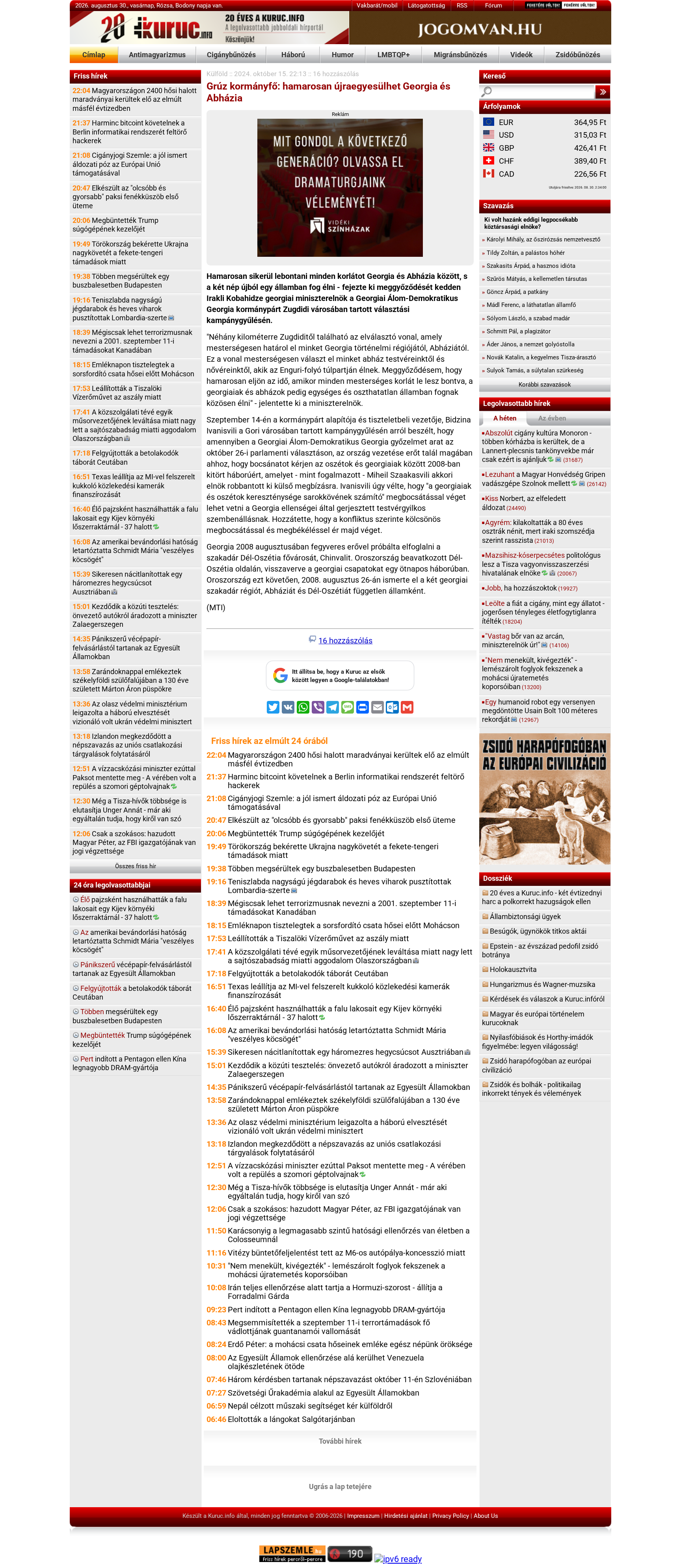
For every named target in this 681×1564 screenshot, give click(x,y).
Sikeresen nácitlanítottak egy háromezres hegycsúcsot (127, 583)
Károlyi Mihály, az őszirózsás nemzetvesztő (541, 239)
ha (531, 588)
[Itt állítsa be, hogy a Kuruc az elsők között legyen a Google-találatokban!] (340, 688)
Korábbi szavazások (545, 384)
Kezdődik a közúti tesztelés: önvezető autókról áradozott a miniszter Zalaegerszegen (135, 615)
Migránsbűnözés (460, 54)
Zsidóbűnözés (578, 54)
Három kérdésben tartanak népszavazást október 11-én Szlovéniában (350, 1379)
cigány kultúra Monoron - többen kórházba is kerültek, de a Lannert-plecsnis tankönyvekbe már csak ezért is (538, 446)
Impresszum (363, 1515)
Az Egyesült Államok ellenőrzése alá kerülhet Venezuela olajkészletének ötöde (326, 1362)
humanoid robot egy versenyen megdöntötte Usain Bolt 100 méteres (539, 711)
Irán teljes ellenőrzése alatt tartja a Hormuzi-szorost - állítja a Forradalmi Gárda (335, 1292)
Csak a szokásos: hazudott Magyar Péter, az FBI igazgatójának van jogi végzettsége (134, 843)
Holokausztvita (513, 969)
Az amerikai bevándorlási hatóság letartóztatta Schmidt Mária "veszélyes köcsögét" (135, 551)
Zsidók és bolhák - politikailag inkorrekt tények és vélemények (531, 1088)
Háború (293, 54)
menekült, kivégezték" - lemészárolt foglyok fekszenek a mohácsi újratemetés (532, 673)
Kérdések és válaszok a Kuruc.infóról (547, 999)
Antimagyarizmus (157, 54)
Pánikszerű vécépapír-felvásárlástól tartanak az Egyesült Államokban (126, 648)
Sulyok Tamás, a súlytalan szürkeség (532, 370)
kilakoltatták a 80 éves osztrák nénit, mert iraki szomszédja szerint (538, 531)
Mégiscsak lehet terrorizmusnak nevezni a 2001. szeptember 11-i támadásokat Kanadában (132, 341)
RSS (462, 5)
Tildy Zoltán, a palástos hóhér (523, 252)
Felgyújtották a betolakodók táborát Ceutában (126, 457)
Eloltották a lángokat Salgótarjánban (291, 1419)
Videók (521, 54)
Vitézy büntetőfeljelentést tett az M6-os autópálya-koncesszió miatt (346, 1253)
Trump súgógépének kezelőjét (132, 1039)
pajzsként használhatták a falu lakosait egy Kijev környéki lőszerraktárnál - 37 (130, 908)
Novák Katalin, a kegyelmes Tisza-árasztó (539, 357)
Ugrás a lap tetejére (340, 1486)
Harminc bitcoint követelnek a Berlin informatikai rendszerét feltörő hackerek (130, 132)
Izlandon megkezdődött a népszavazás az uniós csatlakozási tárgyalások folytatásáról (127, 745)
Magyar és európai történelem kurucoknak (533, 1018)
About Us (486, 1515)
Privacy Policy (450, 1515)
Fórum (493, 5)
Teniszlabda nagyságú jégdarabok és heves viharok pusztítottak (120, 309)
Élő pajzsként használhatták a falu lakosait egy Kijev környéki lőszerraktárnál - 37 (135, 518)
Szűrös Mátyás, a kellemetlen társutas (534, 278)
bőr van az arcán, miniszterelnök (525, 640)
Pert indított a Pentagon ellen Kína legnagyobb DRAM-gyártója (336, 1309)
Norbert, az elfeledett (524, 502)
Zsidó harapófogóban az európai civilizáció (536, 1065)
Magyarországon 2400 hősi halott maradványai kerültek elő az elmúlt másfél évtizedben (135, 99)
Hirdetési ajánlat (406, 1515)
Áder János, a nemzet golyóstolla (528, 344)
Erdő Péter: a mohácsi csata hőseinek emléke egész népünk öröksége (350, 1344)
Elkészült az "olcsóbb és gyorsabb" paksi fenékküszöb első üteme (126, 197)
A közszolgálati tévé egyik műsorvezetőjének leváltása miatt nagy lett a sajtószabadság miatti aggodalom (134, 425)
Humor (343, 54)
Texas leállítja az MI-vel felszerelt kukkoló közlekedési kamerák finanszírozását (134, 486)
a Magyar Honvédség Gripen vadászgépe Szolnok (544, 478)
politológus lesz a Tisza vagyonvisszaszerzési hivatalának (541, 564)
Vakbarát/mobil (377, 5)
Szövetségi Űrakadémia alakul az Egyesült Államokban (323, 1393)
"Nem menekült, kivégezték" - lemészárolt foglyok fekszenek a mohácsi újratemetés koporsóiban (336, 1270)
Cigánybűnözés (231, 54)
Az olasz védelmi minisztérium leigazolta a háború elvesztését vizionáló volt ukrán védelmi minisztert (132, 713)
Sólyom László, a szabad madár (526, 318)
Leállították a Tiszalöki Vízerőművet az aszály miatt (117, 392)
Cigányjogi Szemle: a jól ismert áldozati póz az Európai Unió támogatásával (130, 164)
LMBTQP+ (394, 54)
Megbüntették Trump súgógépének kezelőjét (115, 224)
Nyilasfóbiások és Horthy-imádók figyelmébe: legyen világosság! (537, 1041)
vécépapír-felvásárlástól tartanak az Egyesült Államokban (132, 968)
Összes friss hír (135, 866)
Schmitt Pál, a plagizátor (516, 331)
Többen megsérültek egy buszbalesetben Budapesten (121, 280)
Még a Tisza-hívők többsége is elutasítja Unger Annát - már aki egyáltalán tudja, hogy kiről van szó (129, 810)
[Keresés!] (602, 92)
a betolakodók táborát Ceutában (132, 992)
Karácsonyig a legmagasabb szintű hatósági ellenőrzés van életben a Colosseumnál (349, 1235)
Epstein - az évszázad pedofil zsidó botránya (540, 950)
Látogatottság (426, 5)
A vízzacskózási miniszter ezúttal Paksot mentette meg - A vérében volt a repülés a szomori (134, 777)
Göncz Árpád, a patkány (515, 291)
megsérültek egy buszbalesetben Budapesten (117, 1015)
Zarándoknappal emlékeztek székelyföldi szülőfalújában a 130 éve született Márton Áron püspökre (131, 680)
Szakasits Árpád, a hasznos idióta (528, 265)
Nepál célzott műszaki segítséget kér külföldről (310, 1406)
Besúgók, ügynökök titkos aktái (538, 931)
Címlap (93, 54)
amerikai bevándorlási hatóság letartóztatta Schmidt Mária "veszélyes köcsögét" (133, 941)
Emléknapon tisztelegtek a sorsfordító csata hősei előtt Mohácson (133, 369)
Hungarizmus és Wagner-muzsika (542, 984)
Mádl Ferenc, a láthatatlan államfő (529, 304)
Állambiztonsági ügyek (525, 916)
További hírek (340, 1441)
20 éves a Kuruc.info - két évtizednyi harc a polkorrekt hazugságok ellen (542, 897)
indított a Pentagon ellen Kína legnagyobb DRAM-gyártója (129, 1063)
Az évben (552, 418)
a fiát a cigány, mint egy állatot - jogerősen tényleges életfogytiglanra (543, 612)
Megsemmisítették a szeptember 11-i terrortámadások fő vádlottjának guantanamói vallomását (329, 1327)
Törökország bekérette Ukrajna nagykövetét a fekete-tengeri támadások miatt (130, 253)
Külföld (217, 74)
